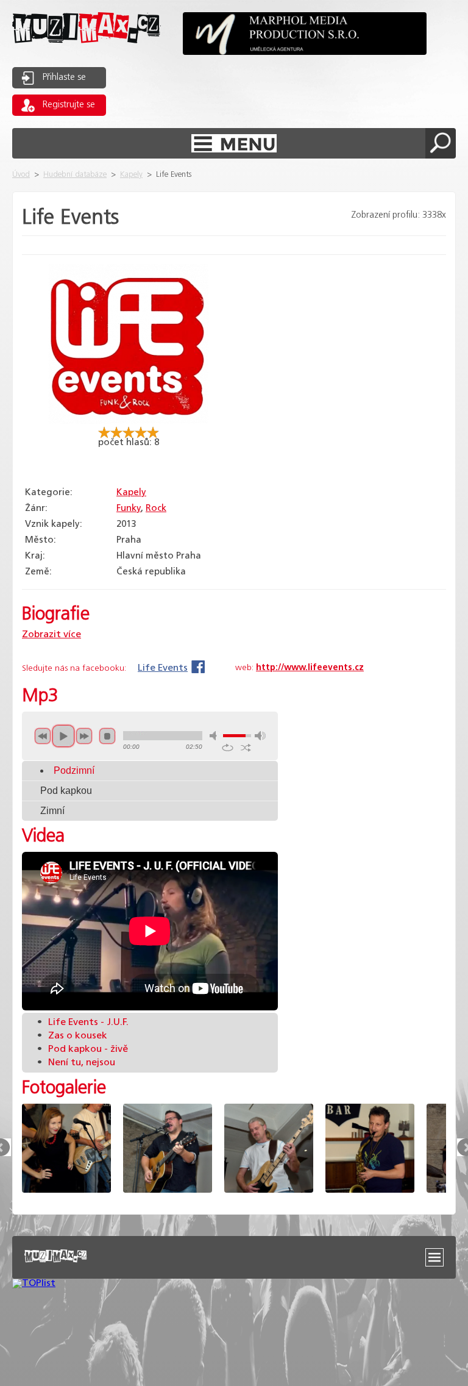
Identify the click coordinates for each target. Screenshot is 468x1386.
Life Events (163, 668)
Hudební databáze (75, 175)
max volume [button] (260, 735)
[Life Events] (128, 421)
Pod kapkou (66, 790)
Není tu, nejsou (76, 1062)
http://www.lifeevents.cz (310, 667)
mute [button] (215, 735)
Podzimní (74, 770)
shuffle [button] (246, 747)
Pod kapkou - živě (82, 1049)
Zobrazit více (51, 634)
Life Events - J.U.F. (83, 1022)
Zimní (52, 811)
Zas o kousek (72, 1035)
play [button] (63, 736)
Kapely (131, 175)
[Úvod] (86, 52)
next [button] (84, 736)
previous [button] (42, 736)
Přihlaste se (64, 77)
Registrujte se (69, 105)
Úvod (21, 175)
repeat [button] (227, 747)
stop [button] (107, 736)
